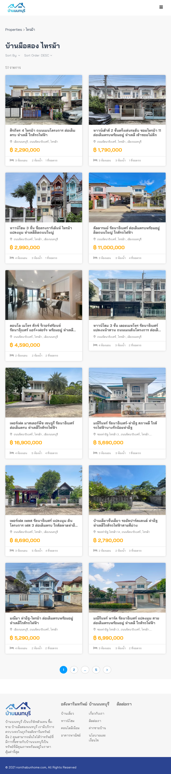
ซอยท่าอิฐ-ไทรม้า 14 (108, 532)
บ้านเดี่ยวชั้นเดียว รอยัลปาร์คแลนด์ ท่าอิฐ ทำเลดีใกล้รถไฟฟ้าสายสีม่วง (125, 523)
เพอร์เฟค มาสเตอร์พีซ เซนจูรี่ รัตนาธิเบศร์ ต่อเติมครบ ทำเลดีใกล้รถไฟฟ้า (42, 425)
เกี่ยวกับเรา (96, 713)
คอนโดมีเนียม (70, 728)
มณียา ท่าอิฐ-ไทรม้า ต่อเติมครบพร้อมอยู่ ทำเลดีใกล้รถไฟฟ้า (41, 620)
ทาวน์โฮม (67, 721)
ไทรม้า (54, 141)
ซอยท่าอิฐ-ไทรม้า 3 (108, 434)
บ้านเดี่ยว (67, 713)
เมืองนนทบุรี (21, 141)
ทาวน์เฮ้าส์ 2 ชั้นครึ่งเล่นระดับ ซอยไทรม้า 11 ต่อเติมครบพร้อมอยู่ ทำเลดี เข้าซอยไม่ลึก (127, 132)
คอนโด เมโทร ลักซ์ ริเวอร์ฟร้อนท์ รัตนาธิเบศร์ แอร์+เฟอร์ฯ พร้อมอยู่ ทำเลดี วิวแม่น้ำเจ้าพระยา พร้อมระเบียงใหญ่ (41, 328)
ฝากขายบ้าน (97, 728)
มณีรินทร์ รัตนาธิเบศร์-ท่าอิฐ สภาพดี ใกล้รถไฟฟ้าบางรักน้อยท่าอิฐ (125, 425)
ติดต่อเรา (95, 721)
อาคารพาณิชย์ (71, 735)
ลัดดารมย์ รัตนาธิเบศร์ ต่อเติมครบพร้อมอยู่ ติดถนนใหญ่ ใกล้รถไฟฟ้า (126, 230)
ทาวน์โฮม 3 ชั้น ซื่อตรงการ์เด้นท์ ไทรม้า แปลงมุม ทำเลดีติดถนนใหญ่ (41, 230)
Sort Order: (36, 55)
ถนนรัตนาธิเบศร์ (39, 141)
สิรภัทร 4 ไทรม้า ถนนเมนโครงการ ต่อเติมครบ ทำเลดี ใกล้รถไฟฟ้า (42, 132)
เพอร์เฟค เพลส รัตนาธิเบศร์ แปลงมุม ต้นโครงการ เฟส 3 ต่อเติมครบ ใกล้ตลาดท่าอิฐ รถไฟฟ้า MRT (43, 523)
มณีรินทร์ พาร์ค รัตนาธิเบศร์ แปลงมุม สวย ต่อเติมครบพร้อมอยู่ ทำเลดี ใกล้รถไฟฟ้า (126, 620)
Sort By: (11, 55)
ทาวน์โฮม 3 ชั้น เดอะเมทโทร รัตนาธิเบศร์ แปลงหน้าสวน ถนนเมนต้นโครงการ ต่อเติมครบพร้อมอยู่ (127, 328)
